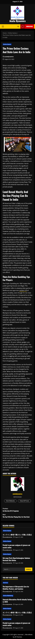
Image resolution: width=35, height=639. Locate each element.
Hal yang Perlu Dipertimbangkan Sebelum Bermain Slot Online (16, 559)
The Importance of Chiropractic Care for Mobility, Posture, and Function (16, 587)
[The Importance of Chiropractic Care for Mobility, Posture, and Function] (17, 582)
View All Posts (24, 501)
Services (5, 582)
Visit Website (10, 501)
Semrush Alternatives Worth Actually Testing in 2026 (17, 600)
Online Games (7, 44)
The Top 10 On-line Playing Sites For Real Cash (16, 515)
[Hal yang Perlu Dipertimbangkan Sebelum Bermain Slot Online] (17, 554)
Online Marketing (8, 595)
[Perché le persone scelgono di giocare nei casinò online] (17, 541)
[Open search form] (18, 26)
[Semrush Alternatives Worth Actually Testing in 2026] (17, 595)
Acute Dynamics (17, 21)
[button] (3, 26)
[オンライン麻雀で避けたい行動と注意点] (17, 530)
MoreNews (28, 635)
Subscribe (29, 26)
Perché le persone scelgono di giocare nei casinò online (16, 546)
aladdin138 (23, 290)
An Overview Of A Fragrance (11, 509)
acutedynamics (9, 56)
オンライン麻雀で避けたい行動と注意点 (17, 534)
